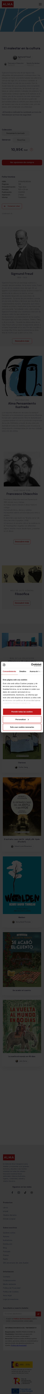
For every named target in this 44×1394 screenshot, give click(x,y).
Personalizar (20, 719)
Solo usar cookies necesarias (22, 727)
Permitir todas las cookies (22, 712)
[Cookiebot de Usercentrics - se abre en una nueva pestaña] (31, 664)
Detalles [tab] (22, 671)
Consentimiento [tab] (9, 671)
